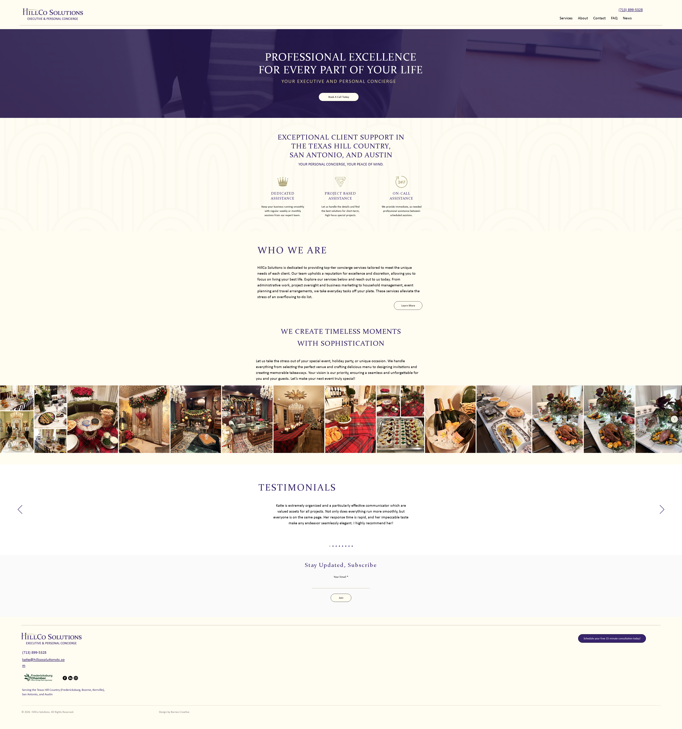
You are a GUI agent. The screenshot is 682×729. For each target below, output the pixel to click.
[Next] (662, 509)
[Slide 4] (339, 546)
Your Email (340, 576)
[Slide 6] (345, 546)
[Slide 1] (329, 546)
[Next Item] (674, 419)
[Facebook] (65, 678)
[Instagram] (76, 678)
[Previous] (20, 509)
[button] (566, 17)
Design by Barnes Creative (174, 712)
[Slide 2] (333, 546)
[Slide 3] (336, 546)
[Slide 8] (352, 546)
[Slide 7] (349, 546)
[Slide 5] (342, 546)
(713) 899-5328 (34, 652)
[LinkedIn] (70, 678)
